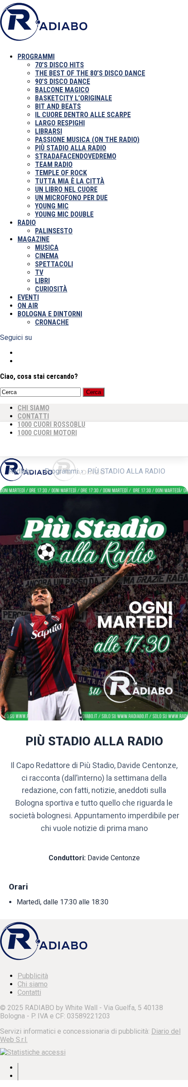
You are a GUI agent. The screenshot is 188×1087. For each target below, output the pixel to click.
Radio (26, 222)
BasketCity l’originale (73, 98)
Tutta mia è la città (69, 181)
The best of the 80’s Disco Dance (90, 73)
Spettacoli (54, 264)
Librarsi (48, 131)
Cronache (52, 322)
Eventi (28, 297)
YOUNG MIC (52, 206)
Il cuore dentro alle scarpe (83, 115)
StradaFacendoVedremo (75, 156)
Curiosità (51, 289)
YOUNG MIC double (64, 214)
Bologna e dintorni (49, 314)
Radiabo (21, 471)
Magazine (33, 239)
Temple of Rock (61, 173)
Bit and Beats (58, 106)
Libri (42, 281)
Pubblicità (32, 976)
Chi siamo (32, 984)
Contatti (29, 992)
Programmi (36, 56)
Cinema (47, 256)
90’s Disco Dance (62, 81)
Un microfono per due (71, 198)
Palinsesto (54, 231)
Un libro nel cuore (66, 189)
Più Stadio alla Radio (70, 148)
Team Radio (54, 164)
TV (39, 272)
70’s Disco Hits (59, 65)
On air (27, 305)
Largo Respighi (60, 123)
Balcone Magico (62, 90)
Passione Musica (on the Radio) (87, 139)
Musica (47, 247)
